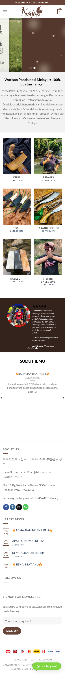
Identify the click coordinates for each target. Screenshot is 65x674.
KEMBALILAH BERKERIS (28, 552)
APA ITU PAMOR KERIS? (28, 540)
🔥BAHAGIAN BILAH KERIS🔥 (32, 374)
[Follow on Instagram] (13, 507)
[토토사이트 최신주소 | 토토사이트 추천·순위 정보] (32, 11)
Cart (34, 659)
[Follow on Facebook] (6, 507)
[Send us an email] (19, 507)
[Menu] (5, 11)
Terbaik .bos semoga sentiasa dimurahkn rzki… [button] (38, 338)
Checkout (45, 659)
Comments (18, 544)
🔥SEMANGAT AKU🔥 (27, 564)
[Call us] (26, 507)
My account (20, 659)
